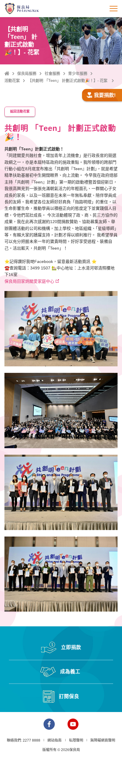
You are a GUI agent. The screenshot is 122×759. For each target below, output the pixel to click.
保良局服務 (26, 73)
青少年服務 (77, 73)
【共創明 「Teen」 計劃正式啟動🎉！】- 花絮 (68, 80)
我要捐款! (105, 95)
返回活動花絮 (20, 111)
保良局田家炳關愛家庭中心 (29, 281)
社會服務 (52, 73)
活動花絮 (12, 80)
